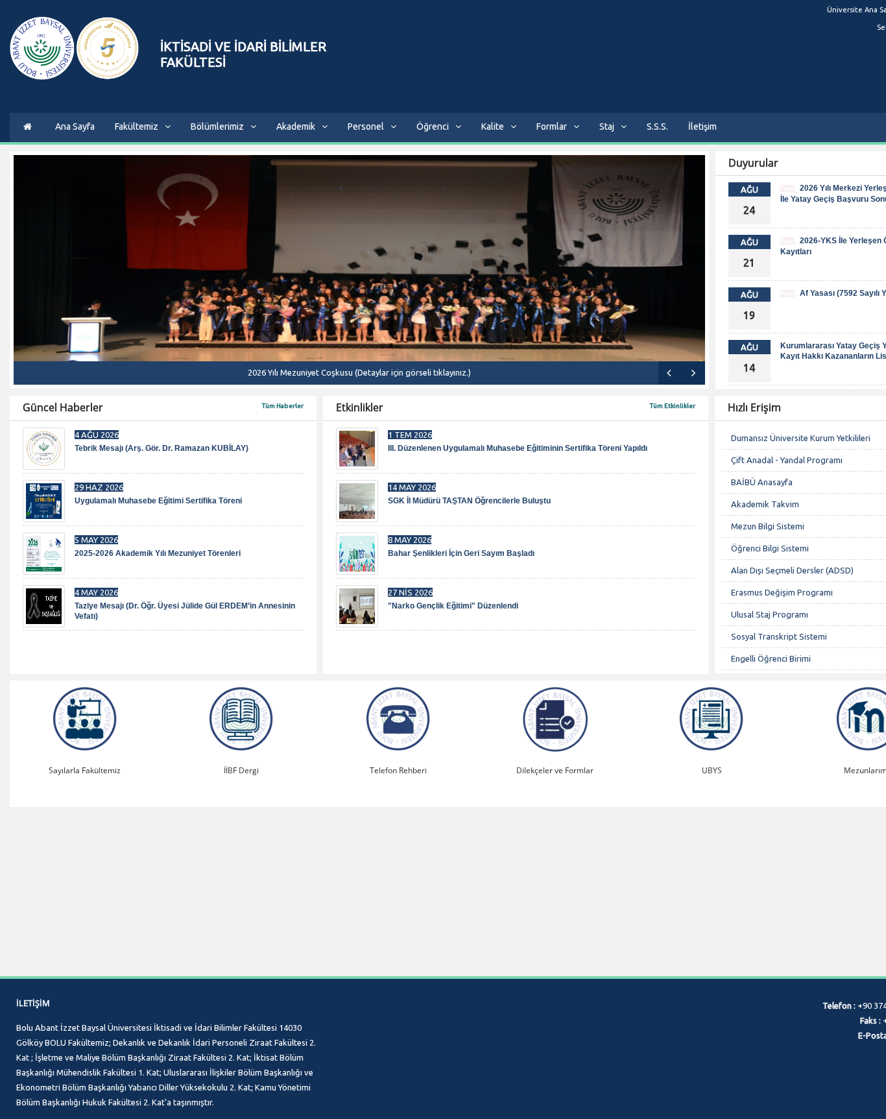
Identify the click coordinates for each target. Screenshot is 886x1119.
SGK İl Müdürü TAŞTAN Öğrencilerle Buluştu (469, 500)
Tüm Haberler (283, 405)
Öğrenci (432, 126)
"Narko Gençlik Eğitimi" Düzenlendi (453, 605)
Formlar (551, 126)
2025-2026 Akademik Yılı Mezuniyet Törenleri (158, 553)
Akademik (295, 126)
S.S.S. (657, 126)
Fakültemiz (136, 126)
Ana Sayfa (75, 126)
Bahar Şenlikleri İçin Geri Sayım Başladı (461, 553)
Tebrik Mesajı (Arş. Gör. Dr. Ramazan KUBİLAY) (161, 448)
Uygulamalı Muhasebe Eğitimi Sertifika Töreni (158, 500)
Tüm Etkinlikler (672, 405)
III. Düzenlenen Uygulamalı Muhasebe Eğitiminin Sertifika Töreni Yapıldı (517, 448)
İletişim (702, 126)
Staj (606, 126)
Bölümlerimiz (217, 126)
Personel (366, 126)
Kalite (492, 126)
